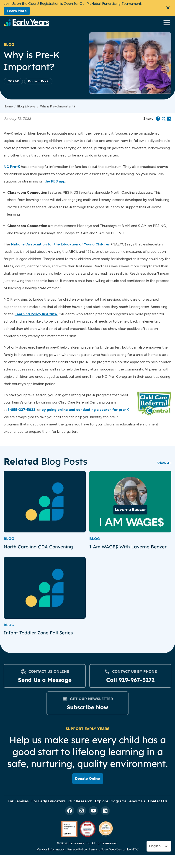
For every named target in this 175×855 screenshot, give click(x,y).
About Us (137, 801)
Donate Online (87, 778)
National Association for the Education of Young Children (60, 244)
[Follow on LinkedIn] (105, 810)
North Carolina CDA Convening (39, 547)
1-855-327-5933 (21, 409)
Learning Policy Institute (36, 314)
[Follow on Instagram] (81, 810)
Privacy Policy (77, 849)
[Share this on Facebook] (158, 118)
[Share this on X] (163, 118)
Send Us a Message (45, 679)
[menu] (165, 23)
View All (164, 463)
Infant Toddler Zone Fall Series (38, 633)
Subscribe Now (87, 707)
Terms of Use (98, 849)
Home (8, 106)
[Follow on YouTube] (93, 810)
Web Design (117, 849)
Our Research (80, 801)
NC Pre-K (12, 166)
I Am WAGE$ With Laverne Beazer (128, 547)
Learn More (17, 11)
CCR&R (13, 81)
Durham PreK (38, 81)
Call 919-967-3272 (130, 679)
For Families (18, 801)
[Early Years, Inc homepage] (26, 22)
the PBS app (54, 181)
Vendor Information (51, 849)
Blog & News (26, 106)
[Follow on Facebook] (69, 810)
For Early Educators (48, 801)
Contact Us (157, 801)
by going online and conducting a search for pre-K (85, 409)
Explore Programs (110, 801)
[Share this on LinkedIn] (169, 118)
